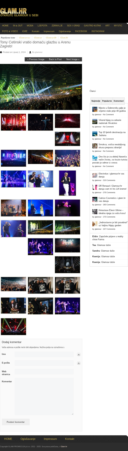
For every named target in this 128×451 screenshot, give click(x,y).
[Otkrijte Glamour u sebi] (19, 16)
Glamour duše (104, 245)
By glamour (37, 52)
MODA (30, 25)
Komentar (7, 381)
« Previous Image (35, 59)
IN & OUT (17, 25)
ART (107, 25)
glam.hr (64, 37)
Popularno (107, 101)
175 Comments (109, 217)
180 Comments (109, 205)
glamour (38, 37)
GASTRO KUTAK (92, 25)
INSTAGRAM (98, 31)
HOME (5, 25)
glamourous (24, 37)
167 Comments (109, 229)
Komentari (119, 101)
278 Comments (109, 192)
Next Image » (72, 59)
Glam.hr (63, 446)
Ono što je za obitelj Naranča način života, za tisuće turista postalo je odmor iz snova (109, 159)
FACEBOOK (81, 31)
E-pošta (6, 363)
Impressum (49, 31)
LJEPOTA (42, 25)
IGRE (25, 31)
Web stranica (6, 373)
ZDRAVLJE (57, 25)
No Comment (108, 115)
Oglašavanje (65, 31)
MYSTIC (118, 25)
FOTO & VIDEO (10, 31)
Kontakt (35, 31)
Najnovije (96, 101)
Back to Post (55, 59)
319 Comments (109, 180)
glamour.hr (51, 37)
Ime (4, 354)
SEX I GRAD (73, 25)
